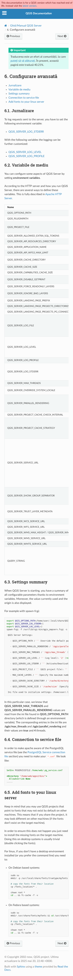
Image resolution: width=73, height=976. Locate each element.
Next (61, 36)
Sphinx (21, 966)
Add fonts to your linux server (26, 101)
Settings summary (19, 93)
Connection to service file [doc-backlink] (32, 739)
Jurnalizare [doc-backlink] (19, 110)
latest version (29, 6)
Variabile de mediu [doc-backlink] (26, 165)
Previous (14, 36)
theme (38, 966)
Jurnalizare (14, 85)
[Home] (5, 25)
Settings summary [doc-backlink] (25, 582)
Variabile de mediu (19, 89)
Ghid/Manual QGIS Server (26, 25)
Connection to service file (23, 97)
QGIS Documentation (39, 13)
